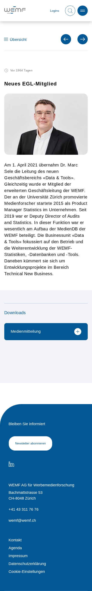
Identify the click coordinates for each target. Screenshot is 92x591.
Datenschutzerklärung (27, 564)
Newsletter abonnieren (30, 443)
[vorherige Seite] (82, 39)
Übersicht (18, 39)
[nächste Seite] (66, 39)
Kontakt (15, 540)
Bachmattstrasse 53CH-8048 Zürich (26, 495)
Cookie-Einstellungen (27, 571)
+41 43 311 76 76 (24, 509)
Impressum (18, 556)
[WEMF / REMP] (15, 10)
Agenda (15, 548)
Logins (54, 10)
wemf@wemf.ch (22, 520)
